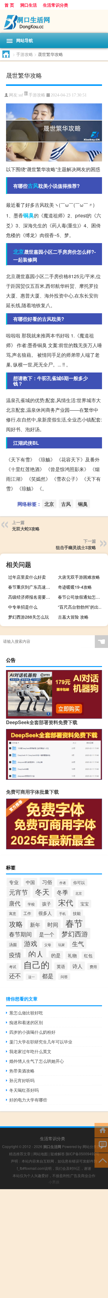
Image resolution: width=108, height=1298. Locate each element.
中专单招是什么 (23, 607)
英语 (61, 966)
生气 (78, 943)
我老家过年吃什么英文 (30, 1051)
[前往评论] (101, 1145)
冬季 (62, 892)
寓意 (12, 913)
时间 (52, 924)
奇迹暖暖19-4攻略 (75, 587)
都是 (47, 975)
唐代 (14, 903)
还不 (15, 975)
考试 (12, 966)
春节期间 (20, 934)
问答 (64, 976)
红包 (88, 955)
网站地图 (40, 1153)
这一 (31, 976)
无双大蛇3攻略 (26, 528)
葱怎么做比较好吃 (26, 1013)
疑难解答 (57, 1153)
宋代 (65, 902)
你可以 (79, 882)
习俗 (47, 882)
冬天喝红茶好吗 (24, 1090)
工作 (27, 913)
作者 (62, 882)
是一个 (46, 934)
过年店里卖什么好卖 (27, 577)
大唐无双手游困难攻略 (79, 577)
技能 (77, 913)
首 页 (9, 5)
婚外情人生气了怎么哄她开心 (36, 1061)
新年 (35, 924)
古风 (33, 186)
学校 (31, 903)
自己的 (36, 964)
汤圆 (13, 944)
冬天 (42, 891)
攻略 (16, 924)
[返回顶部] (101, 1160)
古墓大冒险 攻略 (73, 617)
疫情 (15, 954)
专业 (14, 882)
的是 (56, 955)
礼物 (72, 955)
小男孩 (54, 1181)
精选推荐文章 (20, 1153)
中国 (30, 882)
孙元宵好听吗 (21, 1080)
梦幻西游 (75, 933)
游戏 (30, 943)
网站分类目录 (93, 1146)
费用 (93, 966)
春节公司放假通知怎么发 (81, 597)
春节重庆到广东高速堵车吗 (32, 587)
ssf (21, 95)
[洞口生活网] (54, 21)
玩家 (61, 944)
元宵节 (18, 891)
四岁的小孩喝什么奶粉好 (32, 1032)
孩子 (46, 903)
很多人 (45, 913)
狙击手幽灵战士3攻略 (76, 547)
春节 (74, 922)
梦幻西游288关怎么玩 (28, 617)
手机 (62, 913)
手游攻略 (24, 54)
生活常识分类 (55, 5)
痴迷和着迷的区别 (26, 1022)
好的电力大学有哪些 (28, 1100)
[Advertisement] (54, 1243)
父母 (47, 944)
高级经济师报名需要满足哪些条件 (32, 597)
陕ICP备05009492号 (82, 1153)
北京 (18, 251)
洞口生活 (28, 5)
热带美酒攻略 (21, 1071)
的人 (36, 953)
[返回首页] (101, 1130)
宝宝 (84, 904)
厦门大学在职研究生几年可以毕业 (40, 1042)
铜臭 (28, 215)
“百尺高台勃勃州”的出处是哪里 (82, 607)
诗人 (77, 966)
